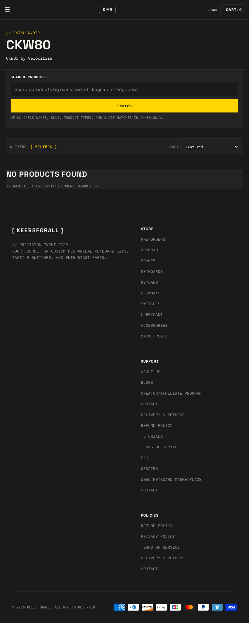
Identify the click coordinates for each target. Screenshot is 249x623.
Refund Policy (156, 425)
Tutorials (152, 436)
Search (124, 106)
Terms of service (160, 547)
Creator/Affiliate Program (171, 393)
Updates (149, 468)
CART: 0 (234, 9)
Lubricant (152, 314)
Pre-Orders (153, 239)
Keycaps (149, 282)
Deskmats (150, 293)
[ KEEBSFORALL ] (37, 230)
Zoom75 (148, 260)
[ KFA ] (107, 9)
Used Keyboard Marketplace (171, 479)
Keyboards (152, 271)
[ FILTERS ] (43, 146)
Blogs (147, 382)
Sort (174, 147)
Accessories (154, 325)
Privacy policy (158, 536)
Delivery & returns (163, 414)
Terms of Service (160, 447)
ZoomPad (149, 250)
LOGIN (213, 10)
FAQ (144, 458)
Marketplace (154, 336)
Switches (150, 303)
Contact (149, 404)
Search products (29, 77)
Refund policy (156, 525)
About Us (150, 371)
